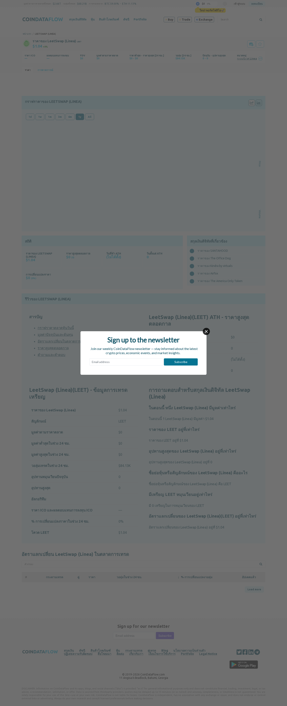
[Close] (206, 331)
